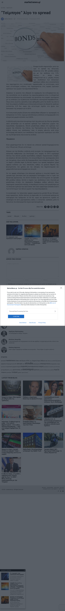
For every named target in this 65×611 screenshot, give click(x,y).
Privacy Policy (42, 322)
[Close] (61, 288)
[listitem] (32, 311)
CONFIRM (16, 316)
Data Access (32, 322)
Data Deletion (22, 322)
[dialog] (32, 305)
